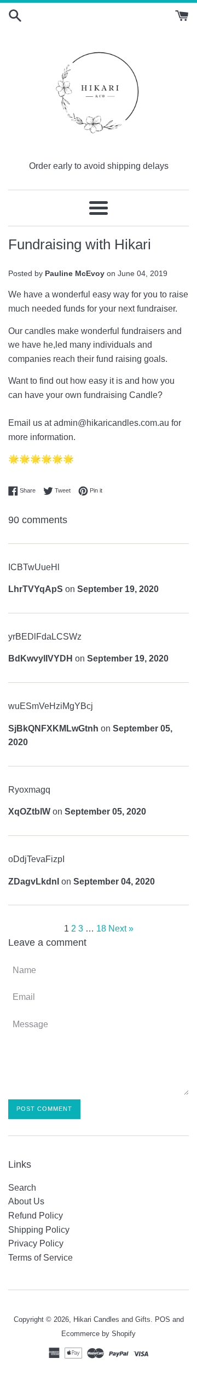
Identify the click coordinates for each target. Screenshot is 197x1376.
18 (101, 928)
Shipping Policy (38, 1229)
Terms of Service (40, 1257)
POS (162, 1319)
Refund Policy (35, 1215)
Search (22, 1187)
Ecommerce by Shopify (98, 1334)
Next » (121, 928)
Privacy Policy (35, 1243)
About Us (26, 1201)
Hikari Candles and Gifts (111, 1319)
